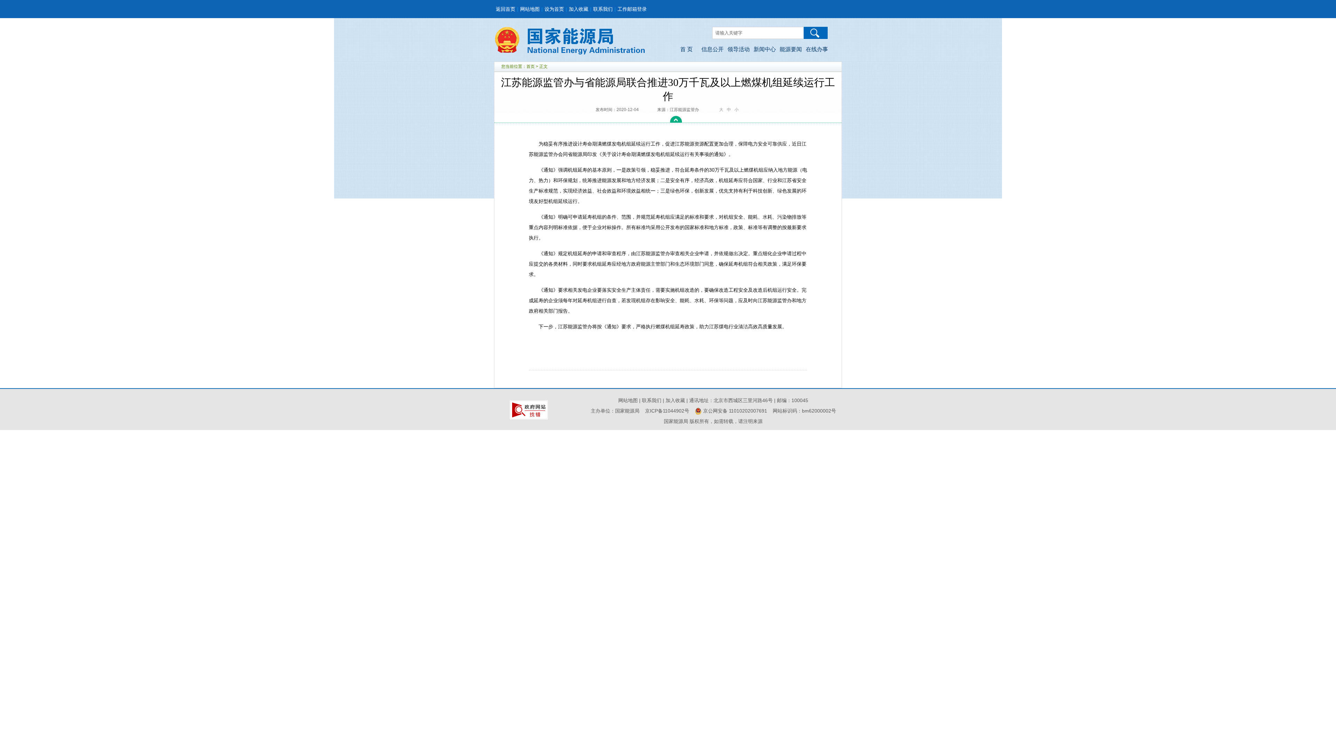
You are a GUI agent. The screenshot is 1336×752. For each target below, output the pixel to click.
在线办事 (817, 49)
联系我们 (603, 9)
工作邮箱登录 (632, 9)
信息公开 (712, 49)
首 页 (686, 49)
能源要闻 (791, 49)
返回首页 (505, 9)
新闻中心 (765, 49)
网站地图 (530, 9)
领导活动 (738, 49)
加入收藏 (578, 9)
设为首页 (554, 9)
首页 (530, 66)
